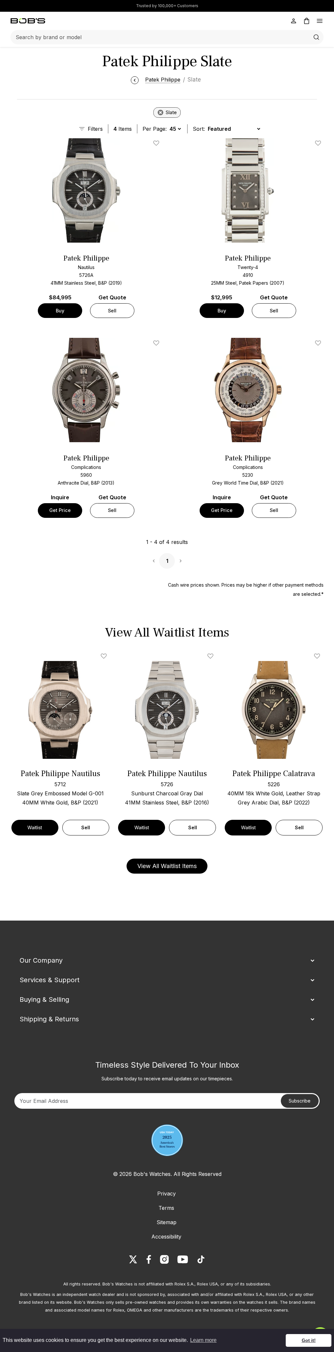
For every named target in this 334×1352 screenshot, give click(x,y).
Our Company (41, 960)
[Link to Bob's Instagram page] (164, 1259)
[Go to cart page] (306, 20)
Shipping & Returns (49, 1019)
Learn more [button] (203, 1340)
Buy (60, 310)
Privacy (166, 1193)
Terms (166, 1208)
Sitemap (166, 1222)
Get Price (60, 510)
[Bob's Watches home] (27, 20)
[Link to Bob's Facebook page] (149, 1259)
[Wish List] (105, 656)
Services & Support (50, 980)
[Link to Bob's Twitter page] (133, 1259)
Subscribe (300, 1101)
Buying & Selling (44, 999)
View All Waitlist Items (167, 866)
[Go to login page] (293, 20)
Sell (112, 310)
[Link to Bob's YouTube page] (182, 1259)
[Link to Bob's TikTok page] (201, 1259)
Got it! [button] (309, 1340)
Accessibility (166, 1236)
